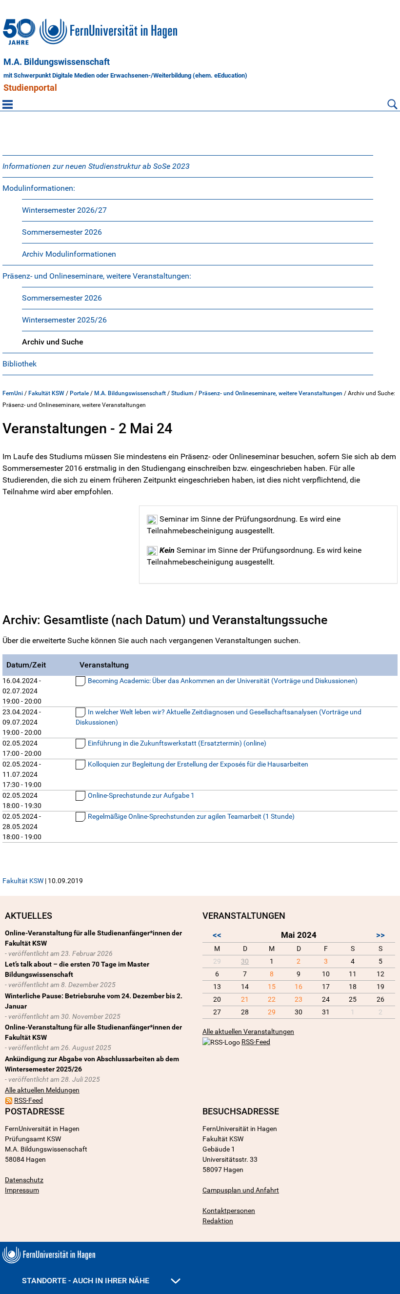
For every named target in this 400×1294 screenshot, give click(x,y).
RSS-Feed (28, 1100)
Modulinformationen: (38, 188)
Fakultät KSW (46, 393)
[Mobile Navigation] (7, 104)
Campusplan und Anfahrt (240, 1190)
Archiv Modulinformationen (69, 254)
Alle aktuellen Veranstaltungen (248, 1031)
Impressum (22, 1190)
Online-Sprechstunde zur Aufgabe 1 (141, 795)
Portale (79, 393)
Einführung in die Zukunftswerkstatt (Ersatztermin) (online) (177, 743)
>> (380, 935)
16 (298, 987)
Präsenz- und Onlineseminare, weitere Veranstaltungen (270, 393)
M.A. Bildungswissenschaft (56, 62)
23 (298, 999)
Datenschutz (24, 1180)
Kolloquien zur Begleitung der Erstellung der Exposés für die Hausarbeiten (198, 764)
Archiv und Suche (52, 341)
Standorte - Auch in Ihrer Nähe (86, 1280)
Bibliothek (19, 363)
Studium (182, 393)
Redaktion (217, 1221)
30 (245, 961)
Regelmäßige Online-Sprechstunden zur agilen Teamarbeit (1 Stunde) (191, 816)
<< (217, 935)
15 (272, 987)
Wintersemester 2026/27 (64, 210)
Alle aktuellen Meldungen (42, 1090)
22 (272, 999)
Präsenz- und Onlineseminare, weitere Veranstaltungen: (96, 276)
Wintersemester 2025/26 (64, 319)
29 (272, 1012)
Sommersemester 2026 (62, 232)
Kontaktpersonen (228, 1210)
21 (245, 999)
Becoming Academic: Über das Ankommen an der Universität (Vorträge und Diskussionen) (223, 681)
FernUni (12, 393)
